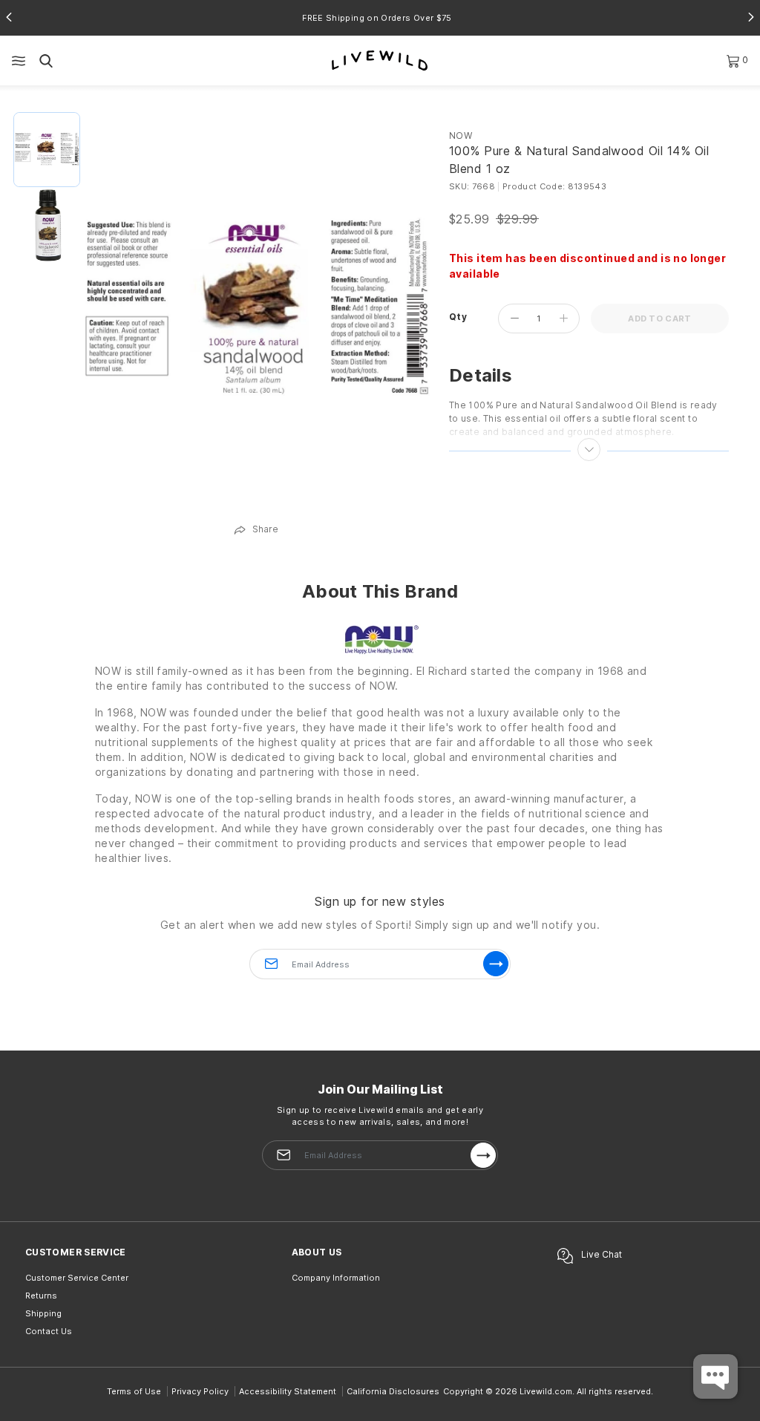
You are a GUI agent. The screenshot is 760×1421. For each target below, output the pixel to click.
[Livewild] (380, 59)
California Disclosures (393, 1391)
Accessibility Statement (287, 1391)
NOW (460, 135)
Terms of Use (134, 1391)
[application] (715, 1376)
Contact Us (48, 1331)
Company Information (336, 1278)
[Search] (46, 61)
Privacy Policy (200, 1391)
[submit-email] (483, 1155)
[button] (9, 17)
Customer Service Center (76, 1278)
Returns (41, 1295)
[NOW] (380, 638)
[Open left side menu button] (18, 61)
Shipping (43, 1313)
